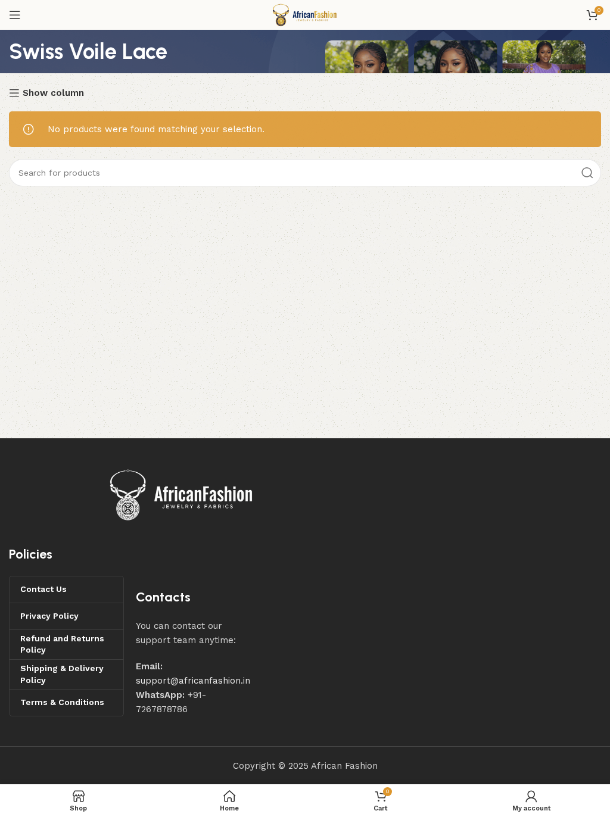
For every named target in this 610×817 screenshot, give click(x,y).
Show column (53, 93)
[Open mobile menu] (15, 15)
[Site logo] (304, 14)
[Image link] (181, 494)
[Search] (587, 172)
